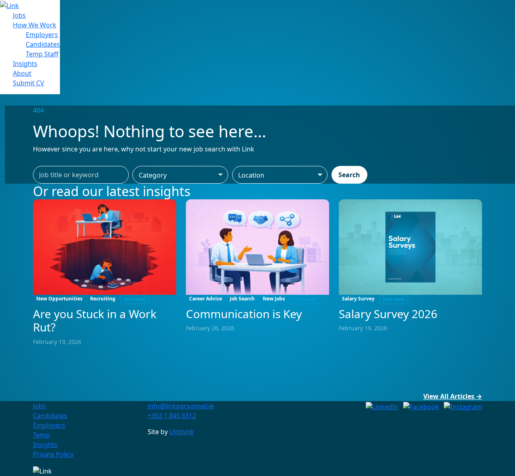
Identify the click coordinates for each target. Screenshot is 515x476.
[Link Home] (9, 4)
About (22, 73)
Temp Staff (42, 54)
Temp (41, 434)
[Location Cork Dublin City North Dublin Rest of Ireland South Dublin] (280, 175)
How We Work (34, 25)
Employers (42, 34)
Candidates (43, 44)
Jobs (19, 15)
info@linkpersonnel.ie (181, 405)
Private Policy (53, 454)
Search (349, 174)
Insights (25, 63)
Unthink (181, 431)
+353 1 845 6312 (172, 415)
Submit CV (28, 83)
